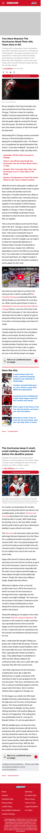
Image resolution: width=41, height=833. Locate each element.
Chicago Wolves (13, 431)
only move (9, 533)
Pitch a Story (30, 799)
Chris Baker (8, 68)
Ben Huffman (9, 468)
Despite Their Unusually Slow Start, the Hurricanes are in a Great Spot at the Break (19, 171)
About (4, 792)
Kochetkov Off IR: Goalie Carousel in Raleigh (18, 156)
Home (4, 431)
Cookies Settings (8, 814)
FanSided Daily (7, 799)
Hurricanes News (13, 775)
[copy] (14, 72)
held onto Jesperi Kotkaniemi (21, 618)
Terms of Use (30, 803)
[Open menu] (3, 3)
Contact (5, 795)
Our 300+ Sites (30, 795)
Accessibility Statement (11, 810)
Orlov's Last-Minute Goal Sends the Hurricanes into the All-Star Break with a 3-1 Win (20, 163)
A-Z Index (28, 810)
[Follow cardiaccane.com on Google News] (35, 360)
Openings (28, 792)
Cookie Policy (7, 806)
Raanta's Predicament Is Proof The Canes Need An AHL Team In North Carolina (20, 179)
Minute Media (11, 819)
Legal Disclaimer (31, 806)
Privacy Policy (7, 803)
